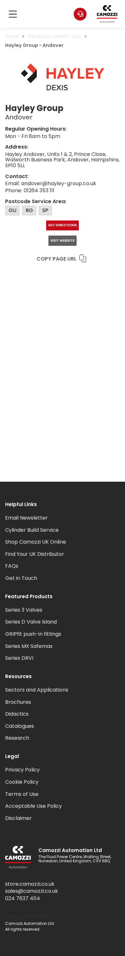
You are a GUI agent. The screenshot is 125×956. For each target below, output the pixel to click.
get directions (62, 225)
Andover (53, 45)
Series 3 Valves (23, 610)
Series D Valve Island (31, 621)
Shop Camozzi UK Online (35, 542)
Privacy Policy (22, 769)
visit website (62, 240)
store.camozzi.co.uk (29, 884)
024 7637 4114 (22, 898)
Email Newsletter (26, 517)
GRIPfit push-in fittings (33, 634)
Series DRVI (19, 658)
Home (12, 36)
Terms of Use (21, 794)
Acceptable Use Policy (33, 806)
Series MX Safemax (29, 646)
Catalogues (19, 726)
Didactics (17, 714)
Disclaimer (18, 818)
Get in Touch (21, 578)
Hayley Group (21, 45)
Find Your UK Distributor (34, 554)
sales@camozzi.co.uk (31, 891)
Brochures (18, 702)
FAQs (11, 566)
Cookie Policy (21, 782)
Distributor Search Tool (54, 36)
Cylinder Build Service (32, 530)
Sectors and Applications (36, 689)
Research (17, 738)
